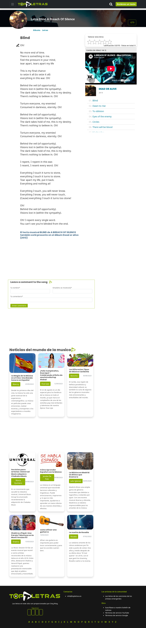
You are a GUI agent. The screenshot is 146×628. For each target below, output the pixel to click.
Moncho (74, 376)
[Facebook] (29, 612)
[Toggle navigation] (12, 4)
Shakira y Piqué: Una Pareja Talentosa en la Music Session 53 (22, 535)
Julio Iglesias (75, 481)
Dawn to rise (99, 105)
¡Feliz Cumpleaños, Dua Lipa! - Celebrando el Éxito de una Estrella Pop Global (51, 375)
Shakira (16, 541)
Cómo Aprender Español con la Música (51, 470)
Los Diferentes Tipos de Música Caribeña (79, 370)
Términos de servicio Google (116, 615)
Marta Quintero (18, 481)
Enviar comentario (19, 306)
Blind (95, 100)
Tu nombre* (15, 288)
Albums (36, 30)
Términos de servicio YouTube (117, 613)
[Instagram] (37, 612)
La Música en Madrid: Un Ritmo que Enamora (79, 474)
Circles (96, 121)
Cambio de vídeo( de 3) (96, 50)
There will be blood (102, 127)
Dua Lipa (45, 384)
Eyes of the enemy (102, 116)
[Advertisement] (73, 256)
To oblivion (98, 111)
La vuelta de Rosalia (79, 532)
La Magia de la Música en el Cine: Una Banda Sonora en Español (22, 377)
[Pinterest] (33, 612)
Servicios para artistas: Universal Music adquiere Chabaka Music (20, 472)
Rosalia (73, 536)
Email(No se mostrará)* (62, 288)
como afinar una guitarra (48, 530)
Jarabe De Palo (47, 477)
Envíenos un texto (126, 4)
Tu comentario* (16, 296)
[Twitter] (41, 612)
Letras (45, 30)
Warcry (16, 384)
